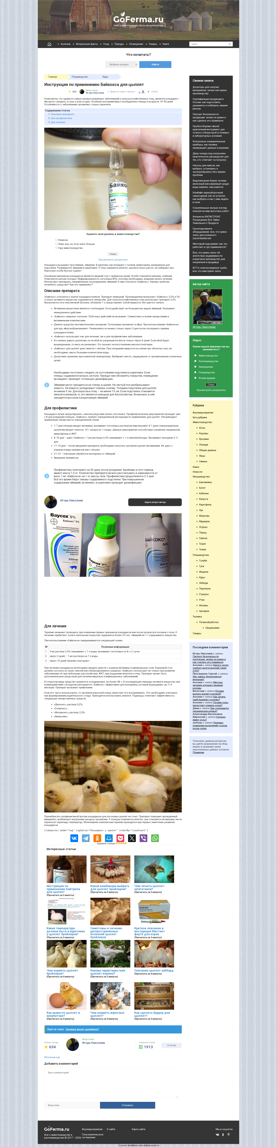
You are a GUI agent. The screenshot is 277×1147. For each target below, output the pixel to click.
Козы (202, 427)
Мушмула (204, 521)
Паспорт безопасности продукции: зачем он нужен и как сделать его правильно (209, 117)
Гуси (201, 566)
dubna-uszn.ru (151, 1145)
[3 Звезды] (121, 843)
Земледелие (206, 366)
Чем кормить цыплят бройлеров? (62, 972)
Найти (155, 64)
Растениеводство (208, 361)
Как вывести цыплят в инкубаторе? (63, 1014)
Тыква (202, 549)
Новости (197, 471)
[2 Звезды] (119, 843)
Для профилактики (61, 118)
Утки (201, 599)
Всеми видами (207, 378)
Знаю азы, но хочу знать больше (76, 244)
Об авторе (171, 1045)
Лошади (203, 444)
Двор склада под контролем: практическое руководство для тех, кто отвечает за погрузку (211, 156)
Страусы (204, 594)
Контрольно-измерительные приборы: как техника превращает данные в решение (211, 144)
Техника (197, 616)
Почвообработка (208, 622)
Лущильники (212, 627)
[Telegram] (86, 838)
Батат (202, 487)
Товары (153, 44)
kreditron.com (135, 1145)
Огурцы (203, 527)
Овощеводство (201, 476)
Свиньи (203, 461)
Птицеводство (80, 76)
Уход (106, 44)
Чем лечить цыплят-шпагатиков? (149, 887)
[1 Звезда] (117, 843)
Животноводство (208, 355)
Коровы (203, 433)
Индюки (203, 571)
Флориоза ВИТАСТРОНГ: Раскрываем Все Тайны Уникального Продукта (207, 219)
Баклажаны (205, 482)
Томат (202, 543)
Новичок (63, 240)
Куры (105, 76)
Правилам (198, 752)
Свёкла (203, 538)
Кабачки (204, 493)
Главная (52, 76)
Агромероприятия (203, 412)
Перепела (204, 588)
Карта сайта (138, 1129)
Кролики (204, 439)
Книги (166, 44)
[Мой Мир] (109, 838)
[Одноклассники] (97, 838)
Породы (119, 44)
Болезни (65, 44)
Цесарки (204, 611)
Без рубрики (200, 417)
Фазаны (203, 605)
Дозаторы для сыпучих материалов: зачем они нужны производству (210, 90)
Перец (203, 532)
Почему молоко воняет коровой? (208, 692)
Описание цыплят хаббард (153, 970)
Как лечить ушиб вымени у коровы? (209, 698)
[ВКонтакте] (74, 838)
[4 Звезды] (123, 843)
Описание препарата (62, 114)
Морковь (204, 515)
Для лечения (58, 122)
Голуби (203, 560)
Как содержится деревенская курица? (211, 710)
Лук (201, 510)
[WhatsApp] (155, 838)
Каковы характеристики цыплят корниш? (107, 972)
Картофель (205, 504)
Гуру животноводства (70, 248)
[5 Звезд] (126, 843)
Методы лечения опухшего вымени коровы (208, 685)
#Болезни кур (52, 1057)
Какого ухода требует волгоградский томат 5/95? (210, 668)
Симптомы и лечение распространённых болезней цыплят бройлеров (106, 933)
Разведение (136, 44)
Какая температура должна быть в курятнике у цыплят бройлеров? (66, 931)
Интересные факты (87, 44)
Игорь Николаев (204, 327)
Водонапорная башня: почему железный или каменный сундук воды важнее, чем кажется (211, 183)
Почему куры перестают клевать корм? (210, 704)
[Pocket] (120, 838)
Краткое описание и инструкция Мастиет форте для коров (149, 931)
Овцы (202, 455)
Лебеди (203, 583)
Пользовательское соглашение (92, 1136)
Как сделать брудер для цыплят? (152, 1014)
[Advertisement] (113, 601)
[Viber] (143, 838)
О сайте (111, 1129)
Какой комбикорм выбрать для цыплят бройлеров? (109, 887)
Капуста (203, 499)
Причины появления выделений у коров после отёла (210, 725)
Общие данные (207, 450)
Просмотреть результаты (113, 259)
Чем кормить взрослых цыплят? (107, 1014)
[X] (132, 838)
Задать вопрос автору (155, 502)
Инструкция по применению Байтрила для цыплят (63, 889)
